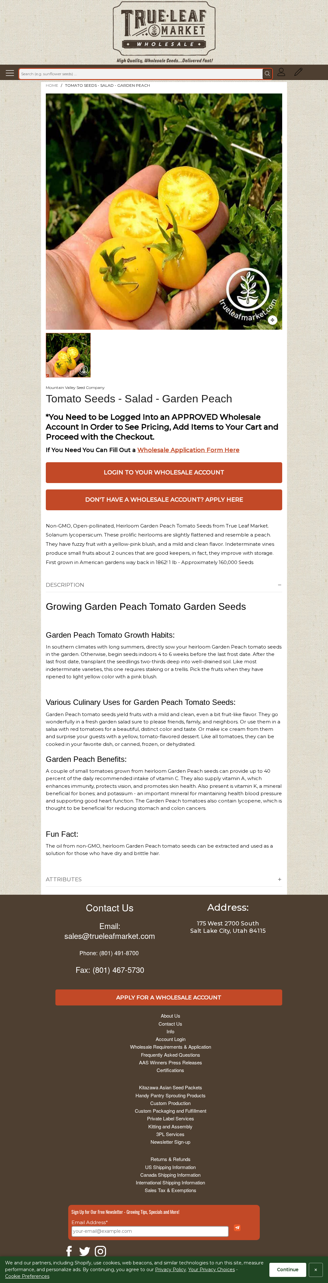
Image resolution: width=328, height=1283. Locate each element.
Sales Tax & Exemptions (170, 1190)
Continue (288, 1269)
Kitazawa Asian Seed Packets (170, 1087)
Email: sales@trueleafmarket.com (109, 930)
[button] (11, 74)
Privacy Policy (170, 1269)
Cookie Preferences (27, 1276)
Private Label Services (170, 1118)
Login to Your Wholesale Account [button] (164, 472)
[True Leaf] (164, 32)
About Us (170, 1015)
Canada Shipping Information (170, 1174)
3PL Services (170, 1134)
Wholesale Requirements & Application (170, 1046)
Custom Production (170, 1103)
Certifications (170, 1070)
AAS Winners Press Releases (170, 1062)
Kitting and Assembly (170, 1126)
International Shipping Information (170, 1182)
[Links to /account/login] (281, 74)
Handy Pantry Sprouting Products (170, 1095)
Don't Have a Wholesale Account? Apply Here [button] (164, 499)
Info (170, 1031)
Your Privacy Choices (211, 1269)
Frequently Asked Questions (170, 1054)
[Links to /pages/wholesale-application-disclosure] (298, 74)
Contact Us (110, 907)
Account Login (170, 1039)
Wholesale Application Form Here (188, 450)
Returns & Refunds (171, 1159)
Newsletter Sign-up (170, 1141)
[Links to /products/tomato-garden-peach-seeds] (272, 320)
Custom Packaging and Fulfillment (170, 1110)
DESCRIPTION (65, 585)
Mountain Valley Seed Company (75, 387)
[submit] (267, 74)
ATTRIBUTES (64, 879)
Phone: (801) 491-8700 (109, 952)
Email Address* (89, 1222)
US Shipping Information (170, 1167)
